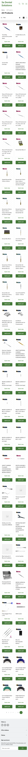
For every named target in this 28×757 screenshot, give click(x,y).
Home (3, 10)
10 (18, 712)
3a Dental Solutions (7, 4)
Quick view (7, 41)
